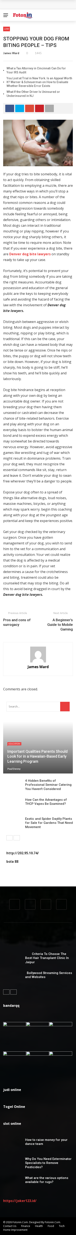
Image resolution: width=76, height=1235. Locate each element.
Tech (62, 1226)
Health (39, 1226)
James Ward (11, 53)
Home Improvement (15, 1230)
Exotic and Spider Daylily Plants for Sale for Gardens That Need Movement (49, 823)
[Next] (17, 837)
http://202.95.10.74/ (22, 853)
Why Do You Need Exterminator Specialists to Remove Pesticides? (48, 1163)
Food (51, 1226)
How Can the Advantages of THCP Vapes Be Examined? (46, 802)
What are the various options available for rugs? (46, 1180)
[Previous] (9, 837)
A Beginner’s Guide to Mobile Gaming (60, 624)
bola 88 (12, 861)
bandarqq (11, 1005)
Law (6, 28)
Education (14, 743)
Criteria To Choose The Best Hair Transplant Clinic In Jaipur (47, 958)
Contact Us (9, 1226)
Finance (25, 1226)
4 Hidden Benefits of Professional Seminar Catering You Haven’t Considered (48, 785)
